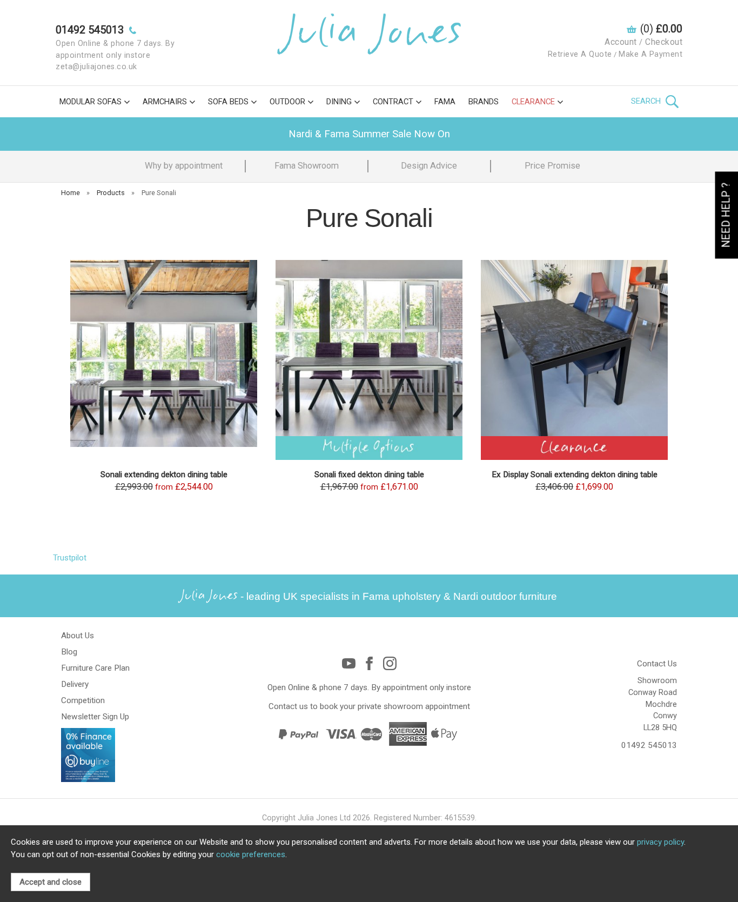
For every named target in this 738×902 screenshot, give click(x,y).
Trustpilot (69, 558)
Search (647, 101)
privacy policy (660, 842)
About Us (77, 635)
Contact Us (657, 664)
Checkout (663, 42)
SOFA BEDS (228, 101)
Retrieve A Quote (580, 54)
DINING (339, 101)
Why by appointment (184, 166)
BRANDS (483, 101)
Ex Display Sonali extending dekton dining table (575, 474)
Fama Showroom (306, 166)
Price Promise (552, 166)
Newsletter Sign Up (95, 716)
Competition (83, 700)
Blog (69, 652)
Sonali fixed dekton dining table (369, 474)
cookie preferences (250, 854)
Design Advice (429, 166)
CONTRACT (393, 101)
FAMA (444, 101)
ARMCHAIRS (165, 101)
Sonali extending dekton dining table (163, 474)
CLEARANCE (533, 101)
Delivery (75, 684)
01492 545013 (649, 745)
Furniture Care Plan (95, 668)
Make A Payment (650, 54)
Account (621, 42)
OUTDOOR (287, 101)
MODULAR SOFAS (90, 101)
